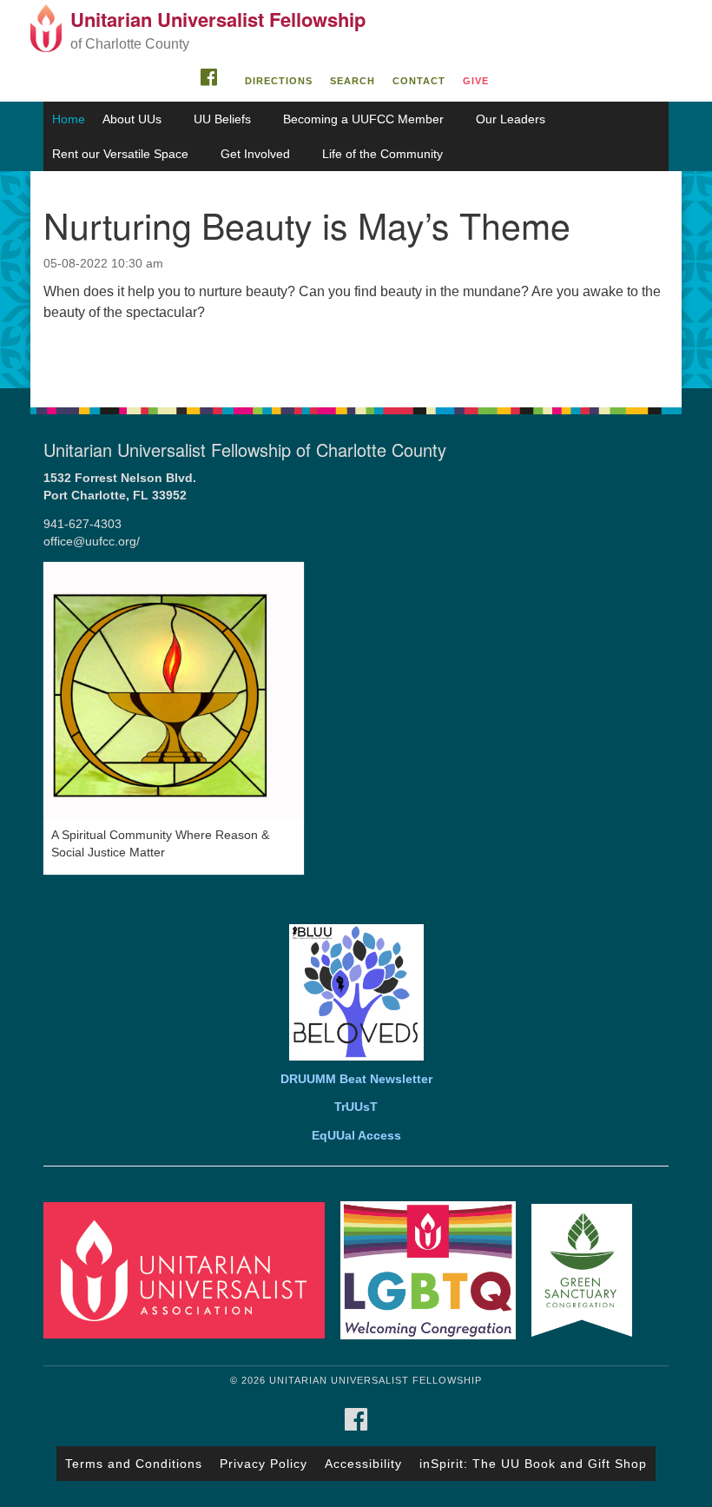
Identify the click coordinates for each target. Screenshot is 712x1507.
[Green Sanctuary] (587, 1269)
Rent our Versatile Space (120, 154)
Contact (418, 81)
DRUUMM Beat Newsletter (356, 1079)
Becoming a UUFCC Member (363, 119)
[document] (356, 279)
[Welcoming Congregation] (434, 1269)
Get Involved (255, 154)
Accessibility (363, 1464)
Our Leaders (510, 119)
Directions (279, 81)
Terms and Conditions (133, 1464)
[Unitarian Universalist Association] (190, 1269)
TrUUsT (356, 1107)
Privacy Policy (263, 1464)
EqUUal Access (356, 1135)
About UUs (132, 119)
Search (352, 81)
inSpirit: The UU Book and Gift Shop (533, 1464)
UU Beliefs (222, 119)
